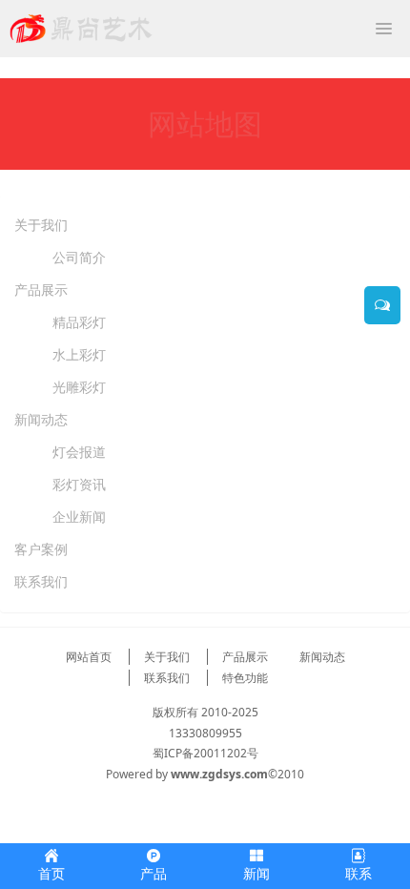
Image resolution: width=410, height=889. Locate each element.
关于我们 (41, 225)
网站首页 (89, 657)
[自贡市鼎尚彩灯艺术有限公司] (81, 28)
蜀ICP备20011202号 (205, 753)
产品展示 (41, 289)
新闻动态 (41, 419)
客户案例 (41, 549)
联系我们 (41, 581)
